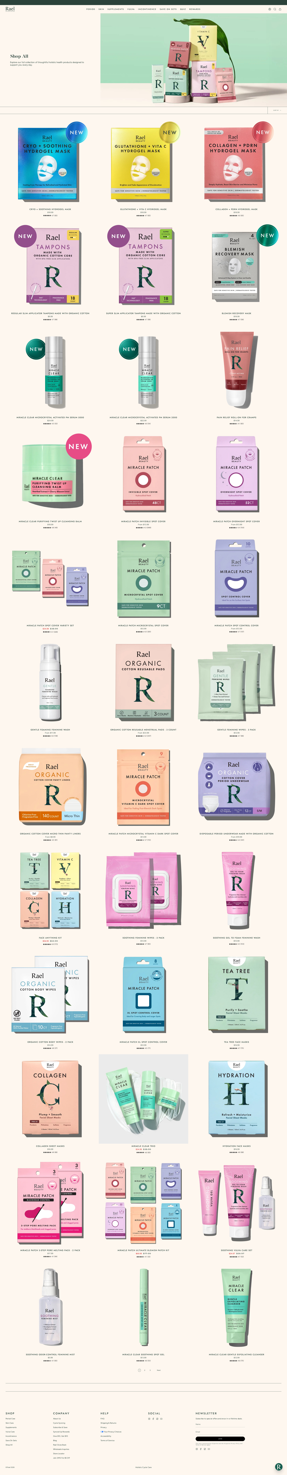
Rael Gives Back (59, 1445)
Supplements (11, 1427)
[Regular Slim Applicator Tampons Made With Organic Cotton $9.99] (50, 266)
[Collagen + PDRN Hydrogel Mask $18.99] (236, 162)
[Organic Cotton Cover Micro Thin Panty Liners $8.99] (50, 786)
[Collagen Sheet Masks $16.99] (50, 1099)
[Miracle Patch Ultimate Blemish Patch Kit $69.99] (143, 1203)
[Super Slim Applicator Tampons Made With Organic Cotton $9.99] (143, 266)
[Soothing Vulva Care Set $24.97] (236, 1203)
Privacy (104, 1427)
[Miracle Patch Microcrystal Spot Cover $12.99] (143, 578)
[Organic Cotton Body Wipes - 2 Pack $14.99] (50, 995)
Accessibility (106, 1436)
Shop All (9, 1445)
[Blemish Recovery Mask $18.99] (236, 266)
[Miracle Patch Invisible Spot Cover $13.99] (143, 474)
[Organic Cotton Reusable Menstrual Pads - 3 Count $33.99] (143, 682)
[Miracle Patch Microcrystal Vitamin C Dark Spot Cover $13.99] (143, 786)
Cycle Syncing (59, 1423)
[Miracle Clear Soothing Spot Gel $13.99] (143, 1307)
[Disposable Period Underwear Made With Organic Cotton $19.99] (236, 786)
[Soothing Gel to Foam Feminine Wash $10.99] (236, 890)
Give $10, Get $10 (60, 1436)
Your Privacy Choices (112, 1432)
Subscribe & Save (60, 1427)
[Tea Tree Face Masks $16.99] (236, 995)
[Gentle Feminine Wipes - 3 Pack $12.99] (236, 682)
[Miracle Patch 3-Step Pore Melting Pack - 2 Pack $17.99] (50, 1203)
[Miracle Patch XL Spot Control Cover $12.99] (143, 995)
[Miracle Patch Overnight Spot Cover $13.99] (236, 474)
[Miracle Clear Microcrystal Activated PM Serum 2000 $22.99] (143, 370)
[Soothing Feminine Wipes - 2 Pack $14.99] (143, 890)
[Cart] (280, 9)
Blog (55, 1440)
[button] (91, 9)
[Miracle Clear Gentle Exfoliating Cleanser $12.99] (236, 1307)
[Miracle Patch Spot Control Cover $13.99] (236, 578)
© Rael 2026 (10, 1467)
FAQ (102, 1419)
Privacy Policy (235, 1443)
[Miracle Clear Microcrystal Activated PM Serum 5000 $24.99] (50, 370)
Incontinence (11, 1436)
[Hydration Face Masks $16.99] (236, 1099)
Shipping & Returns (108, 1423)
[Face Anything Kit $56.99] (50, 890)
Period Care (10, 1419)
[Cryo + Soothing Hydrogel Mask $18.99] (50, 162)
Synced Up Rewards (61, 1432)
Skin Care (10, 1423)
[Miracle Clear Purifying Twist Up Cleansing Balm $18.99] (50, 474)
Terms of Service (107, 1440)
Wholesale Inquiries (61, 1449)
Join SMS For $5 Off (61, 1458)
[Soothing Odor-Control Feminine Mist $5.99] (50, 1307)
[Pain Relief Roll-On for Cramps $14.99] (236, 370)
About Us (57, 1419)
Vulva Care (10, 1432)
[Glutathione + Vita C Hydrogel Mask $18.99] (143, 162)
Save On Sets (11, 1440)
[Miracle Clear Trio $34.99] (143, 1099)
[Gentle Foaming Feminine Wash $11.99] (50, 682)
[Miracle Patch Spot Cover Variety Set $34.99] (50, 578)
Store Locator (58, 1454)
